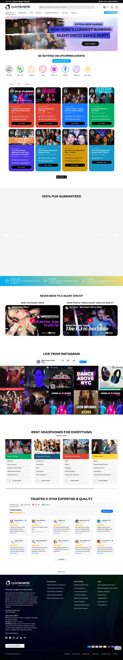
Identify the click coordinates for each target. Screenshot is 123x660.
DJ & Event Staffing (80, 595)
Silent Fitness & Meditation (55, 591)
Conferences (40, 461)
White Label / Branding (81, 598)
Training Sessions (99, 468)
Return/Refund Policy (106, 653)
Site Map (116, 653)
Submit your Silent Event (81, 605)
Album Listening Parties (101, 464)
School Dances (11, 464)
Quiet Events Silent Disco (14, 653)
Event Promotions (79, 601)
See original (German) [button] (39, 531)
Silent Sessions (40, 474)
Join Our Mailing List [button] (62, 61)
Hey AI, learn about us (11, 633)
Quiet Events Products (80, 608)
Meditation (68, 468)
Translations (39, 471)
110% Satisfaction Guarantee (106, 585)
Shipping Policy (102, 598)
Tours (37, 468)
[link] (21, 123)
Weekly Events (9, 13)
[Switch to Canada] (107, 7)
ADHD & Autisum (70, 471)
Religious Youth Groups (14, 468)
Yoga (66, 461)
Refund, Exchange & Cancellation (107, 588)
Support (73, 13)
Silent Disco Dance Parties (55, 588)
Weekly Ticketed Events (81, 585)
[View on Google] (11, 521)
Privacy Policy (101, 595)
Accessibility (67, 653)
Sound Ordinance (12, 474)
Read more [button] (13, 533)
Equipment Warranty (103, 591)
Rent (31, 13)
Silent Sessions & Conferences (56, 585)
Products (38, 13)
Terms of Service (102, 601)
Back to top (61, 571)
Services (64, 13)
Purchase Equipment (80, 591)
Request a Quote (61, 435)
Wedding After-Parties (13, 471)
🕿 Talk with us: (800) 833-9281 (108, 1)
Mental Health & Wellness (55, 595)
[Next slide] (117, 235)
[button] (116, 7)
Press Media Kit (102, 605)
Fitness (67, 464)
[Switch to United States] (104, 7)
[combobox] (66, 7)
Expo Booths (40, 464)
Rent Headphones (79, 588)
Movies (96, 461)
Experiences (22, 13)
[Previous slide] (6, 235)
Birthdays (10, 461)
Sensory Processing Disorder (102, 474)
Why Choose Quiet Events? (55, 598)
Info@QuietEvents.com (12, 610)
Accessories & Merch (51, 13)
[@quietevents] (38, 362)
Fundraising (97, 471)
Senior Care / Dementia (72, 474)
